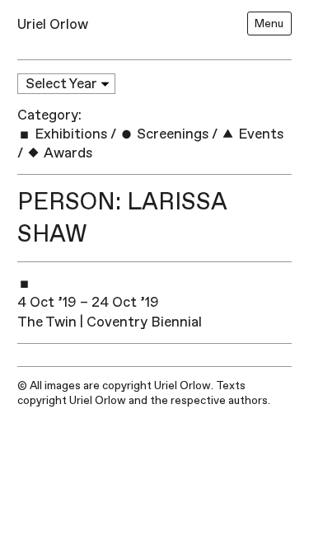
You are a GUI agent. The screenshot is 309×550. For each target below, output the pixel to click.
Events (259, 134)
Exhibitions (69, 134)
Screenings (170, 134)
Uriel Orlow (52, 24)
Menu (269, 23)
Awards (66, 153)
